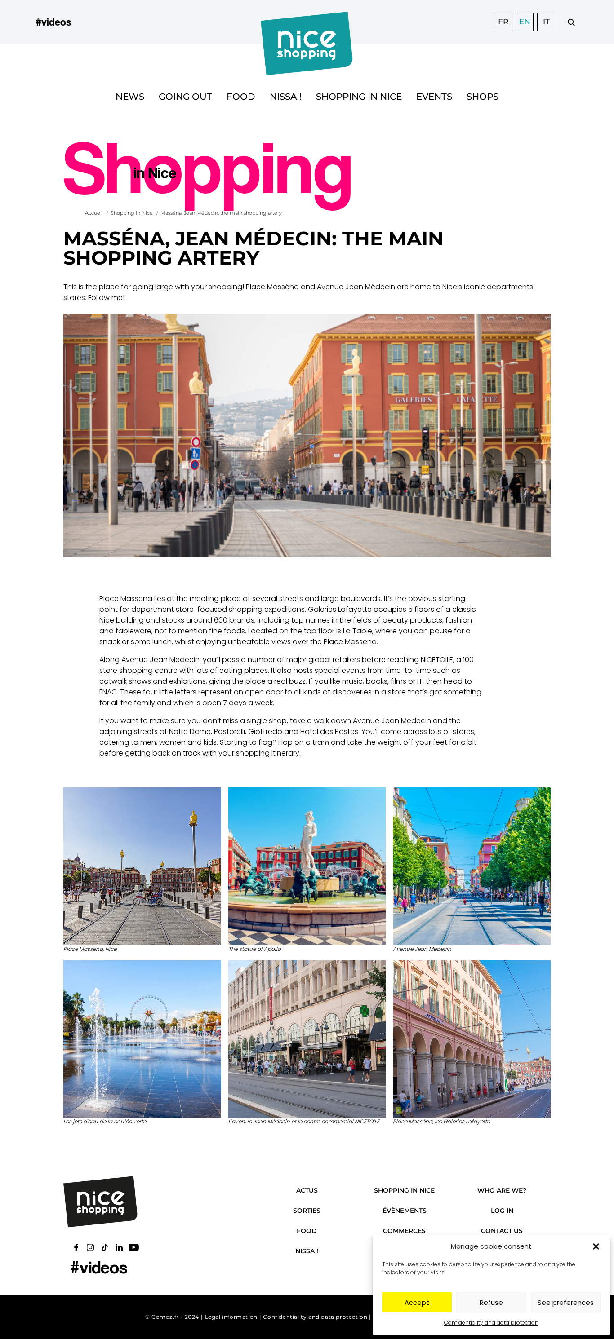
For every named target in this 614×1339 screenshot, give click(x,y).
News (130, 96)
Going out (185, 96)
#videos (53, 21)
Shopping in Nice (359, 96)
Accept (417, 1302)
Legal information (231, 1316)
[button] (596, 1246)
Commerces (404, 1231)
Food (241, 96)
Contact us (502, 1231)
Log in (502, 1210)
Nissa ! (286, 96)
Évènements (405, 1210)
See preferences (566, 1302)
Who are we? (501, 1190)
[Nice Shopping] (307, 22)
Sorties (306, 1210)
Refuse (491, 1302)
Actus (307, 1190)
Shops (482, 96)
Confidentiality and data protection (491, 1322)
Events (434, 96)
